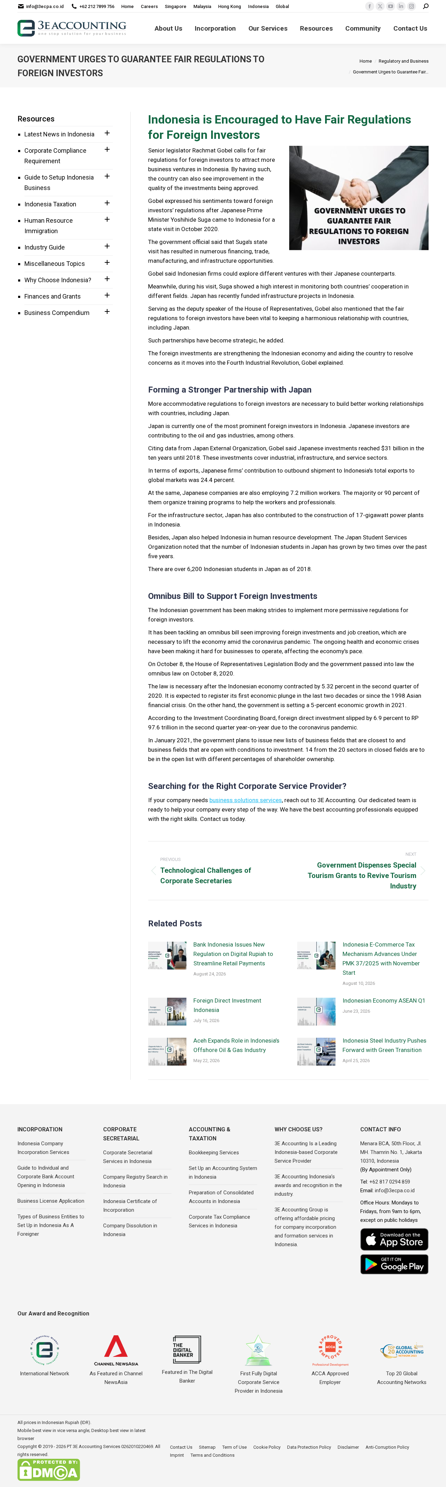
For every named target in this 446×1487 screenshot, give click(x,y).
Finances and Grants (52, 296)
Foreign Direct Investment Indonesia (227, 1005)
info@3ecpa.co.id (45, 6)
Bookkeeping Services (214, 1152)
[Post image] (167, 956)
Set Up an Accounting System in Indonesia (223, 1172)
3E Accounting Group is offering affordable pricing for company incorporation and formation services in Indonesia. (305, 1227)
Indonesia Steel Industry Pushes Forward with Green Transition (384, 1045)
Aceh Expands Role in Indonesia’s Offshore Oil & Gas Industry (236, 1045)
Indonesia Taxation (50, 204)
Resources (36, 118)
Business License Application (50, 1201)
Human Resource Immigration (48, 226)
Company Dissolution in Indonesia (130, 1230)
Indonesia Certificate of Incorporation (130, 1205)
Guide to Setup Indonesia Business (59, 182)
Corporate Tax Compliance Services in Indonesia (219, 1221)
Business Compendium (57, 312)
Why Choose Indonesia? (57, 280)
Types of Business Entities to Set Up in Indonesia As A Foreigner (50, 1225)
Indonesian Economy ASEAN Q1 (384, 1000)
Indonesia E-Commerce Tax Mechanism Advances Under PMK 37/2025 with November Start (381, 958)
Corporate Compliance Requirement (55, 156)
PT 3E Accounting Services (93, 1446)
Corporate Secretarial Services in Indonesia (127, 1156)
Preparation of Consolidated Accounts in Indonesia (221, 1196)
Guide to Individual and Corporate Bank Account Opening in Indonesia (45, 1176)
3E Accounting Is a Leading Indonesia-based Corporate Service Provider (306, 1152)
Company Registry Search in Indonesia (135, 1181)
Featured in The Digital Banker (187, 1376)
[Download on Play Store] (394, 1264)
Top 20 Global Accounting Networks (401, 1377)
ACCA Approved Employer (330, 1377)
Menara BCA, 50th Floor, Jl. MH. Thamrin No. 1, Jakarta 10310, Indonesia (391, 1152)
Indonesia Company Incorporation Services (43, 1147)
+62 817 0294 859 (389, 1182)
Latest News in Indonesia (59, 134)
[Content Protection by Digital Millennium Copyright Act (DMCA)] (48, 1479)
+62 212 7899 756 (96, 6)
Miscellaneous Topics (54, 263)
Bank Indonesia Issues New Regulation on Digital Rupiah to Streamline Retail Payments (233, 954)
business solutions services (245, 800)
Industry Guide (44, 247)
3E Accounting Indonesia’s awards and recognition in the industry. (308, 1185)
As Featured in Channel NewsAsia (116, 1377)
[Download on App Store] (394, 1239)
